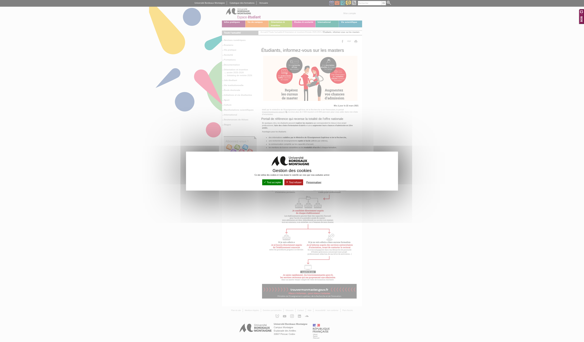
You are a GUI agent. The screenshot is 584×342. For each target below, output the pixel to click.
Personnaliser (313, 182)
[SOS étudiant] (581, 16)
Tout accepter (273, 182)
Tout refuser (295, 182)
